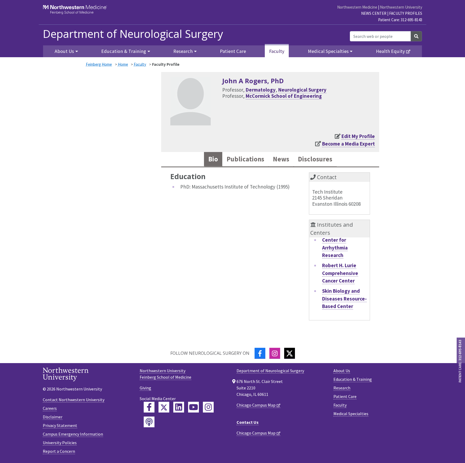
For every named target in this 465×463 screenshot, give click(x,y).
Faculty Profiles (405, 13)
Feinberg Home (99, 64)
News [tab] (281, 159)
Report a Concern (59, 451)
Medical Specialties (350, 413)
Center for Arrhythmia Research (335, 247)
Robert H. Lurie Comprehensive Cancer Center (340, 273)
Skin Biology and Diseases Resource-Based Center (344, 298)
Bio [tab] (213, 159)
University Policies (60, 442)
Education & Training (352, 379)
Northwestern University (401, 7)
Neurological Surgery (302, 89)
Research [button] (183, 51)
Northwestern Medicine (357, 7)
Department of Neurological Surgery (133, 34)
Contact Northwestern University (73, 399)
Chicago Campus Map (256, 405)
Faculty (276, 51)
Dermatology (261, 89)
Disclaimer (52, 416)
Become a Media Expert (348, 143)
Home (123, 64)
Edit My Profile (358, 136)
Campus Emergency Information (73, 434)
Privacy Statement (60, 425)
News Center (373, 13)
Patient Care (233, 51)
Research (341, 387)
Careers (50, 408)
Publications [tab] (245, 159)
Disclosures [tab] (315, 159)
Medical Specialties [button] (328, 51)
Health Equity (390, 51)
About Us (341, 370)
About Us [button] (64, 51)
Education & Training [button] (123, 51)
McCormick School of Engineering (284, 96)
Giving (145, 387)
